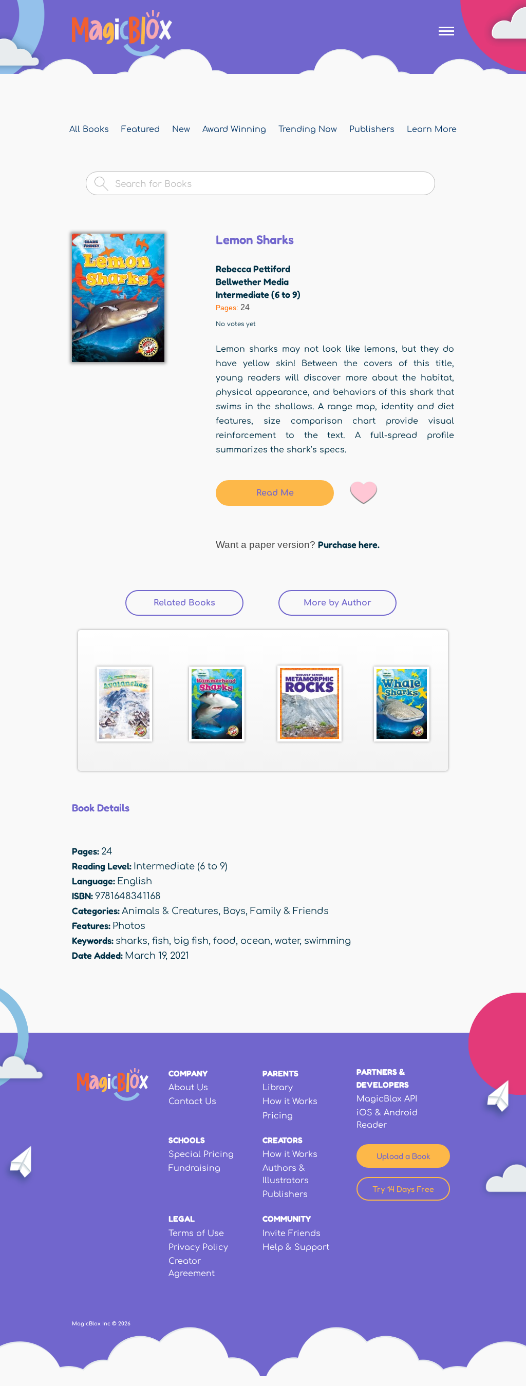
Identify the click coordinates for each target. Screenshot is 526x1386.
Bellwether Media (252, 281)
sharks (131, 941)
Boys (234, 911)
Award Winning (234, 129)
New (181, 129)
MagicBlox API (386, 1099)
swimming (327, 941)
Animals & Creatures (170, 911)
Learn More (432, 129)
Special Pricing (201, 1154)
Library (277, 1087)
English (134, 881)
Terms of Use (196, 1233)
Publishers (371, 129)
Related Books (184, 602)
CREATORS (282, 1140)
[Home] (122, 33)
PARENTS (280, 1073)
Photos (128, 926)
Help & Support (295, 1247)
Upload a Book (403, 1156)
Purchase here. (349, 544)
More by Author (350, 602)
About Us (188, 1087)
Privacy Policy (198, 1247)
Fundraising (194, 1168)
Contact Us (192, 1101)
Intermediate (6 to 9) (258, 294)
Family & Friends (289, 911)
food (224, 941)
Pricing (277, 1116)
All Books (89, 129)
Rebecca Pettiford (253, 268)
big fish (191, 941)
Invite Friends (291, 1233)
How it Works (289, 1101)
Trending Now (307, 129)
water (287, 941)
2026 (124, 1323)
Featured (140, 129)
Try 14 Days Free (403, 1189)
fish (160, 941)
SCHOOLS (186, 1140)
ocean (255, 941)
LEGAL (181, 1218)
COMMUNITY (286, 1218)
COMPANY (188, 1073)
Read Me (275, 493)
